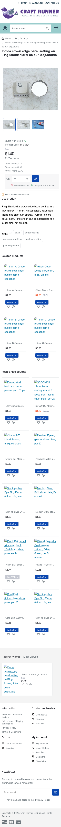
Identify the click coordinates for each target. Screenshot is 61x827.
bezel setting (32, 232)
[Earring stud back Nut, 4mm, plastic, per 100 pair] (15, 391)
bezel (18, 232)
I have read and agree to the (27, 799)
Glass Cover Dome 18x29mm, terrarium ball (45, 290)
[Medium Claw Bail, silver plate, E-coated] (45, 497)
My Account (39, 737)
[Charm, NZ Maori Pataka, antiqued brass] (15, 444)
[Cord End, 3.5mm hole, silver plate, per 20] (15, 603)
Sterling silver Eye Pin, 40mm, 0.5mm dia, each (15, 511)
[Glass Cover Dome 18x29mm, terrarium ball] (45, 275)
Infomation (9, 708)
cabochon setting (12, 239)
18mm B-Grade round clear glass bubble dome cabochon (15, 343)
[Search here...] (47, 28)
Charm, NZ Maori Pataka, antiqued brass (15, 459)
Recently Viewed (11, 656)
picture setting (34, 239)
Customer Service (43, 708)
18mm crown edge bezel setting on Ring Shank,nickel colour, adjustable (35, 674)
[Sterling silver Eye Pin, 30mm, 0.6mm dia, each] (45, 603)
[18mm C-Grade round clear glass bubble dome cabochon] (45, 328)
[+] (27, 178)
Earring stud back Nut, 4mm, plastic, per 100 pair (15, 405)
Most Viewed (30, 656)
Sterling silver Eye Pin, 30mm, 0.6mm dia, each (45, 617)
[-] (15, 178)
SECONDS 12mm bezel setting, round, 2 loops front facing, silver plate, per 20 (45, 405)
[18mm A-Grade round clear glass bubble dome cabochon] (15, 275)
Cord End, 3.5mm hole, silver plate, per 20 (15, 617)
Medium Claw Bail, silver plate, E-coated (45, 511)
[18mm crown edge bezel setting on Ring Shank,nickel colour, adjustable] (11, 679)
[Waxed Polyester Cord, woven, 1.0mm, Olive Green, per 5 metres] (45, 550)
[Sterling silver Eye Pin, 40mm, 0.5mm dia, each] (15, 497)
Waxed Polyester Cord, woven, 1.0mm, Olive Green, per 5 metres (45, 564)
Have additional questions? (17, 194)
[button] (57, 124)
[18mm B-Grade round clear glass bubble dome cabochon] (15, 328)
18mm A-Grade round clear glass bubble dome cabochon (15, 290)
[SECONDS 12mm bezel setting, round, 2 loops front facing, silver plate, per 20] (45, 391)
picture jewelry (11, 245)
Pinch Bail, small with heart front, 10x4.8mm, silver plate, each (15, 564)
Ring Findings (21, 38)
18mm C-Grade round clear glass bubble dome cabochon (45, 343)
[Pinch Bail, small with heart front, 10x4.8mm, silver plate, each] (15, 550)
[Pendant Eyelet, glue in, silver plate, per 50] (45, 444)
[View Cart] (56, 28)
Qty (8, 178)
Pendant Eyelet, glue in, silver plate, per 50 (45, 459)
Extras (6, 737)
